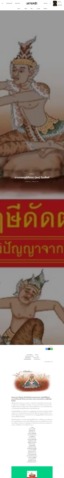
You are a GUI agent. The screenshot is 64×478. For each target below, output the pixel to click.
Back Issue (45, 3)
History (32, 174)
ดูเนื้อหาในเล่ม (60, 5)
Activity (25, 8)
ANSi (31, 8)
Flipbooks (45, 8)
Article (19, 8)
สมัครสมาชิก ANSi (9, 3)
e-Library (38, 8)
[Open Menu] (3, 3)
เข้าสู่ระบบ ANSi (17, 3)
